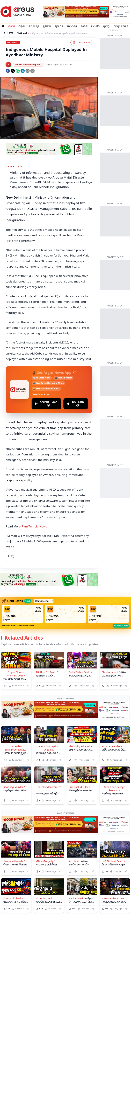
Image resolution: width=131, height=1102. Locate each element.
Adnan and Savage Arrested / (114, 788)
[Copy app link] (32, 71)
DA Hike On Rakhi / (47, 672)
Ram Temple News (34, 526)
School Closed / (45, 898)
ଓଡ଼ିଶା (21, 26)
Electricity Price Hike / (81, 746)
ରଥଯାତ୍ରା (34, 26)
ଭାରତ (11, 26)
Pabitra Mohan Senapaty (27, 64)
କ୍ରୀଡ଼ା (106, 26)
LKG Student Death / (113, 861)
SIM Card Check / (13, 898)
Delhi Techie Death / (80, 672)
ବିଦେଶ (84, 26)
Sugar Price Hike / (112, 746)
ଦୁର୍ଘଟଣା (47, 26)
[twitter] (13, 71)
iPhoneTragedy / (45, 861)
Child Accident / (111, 672)
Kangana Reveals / (14, 861)
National (22, 33)
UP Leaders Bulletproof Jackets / (16, 748)
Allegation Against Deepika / (48, 748)
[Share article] (27, 685)
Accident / (74, 861)
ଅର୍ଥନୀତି (95, 26)
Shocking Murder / (14, 787)
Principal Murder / (79, 787)
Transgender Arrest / (114, 898)
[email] (27, 71)
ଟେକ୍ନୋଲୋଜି (121, 26)
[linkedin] (22, 71)
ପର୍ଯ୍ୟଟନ (72, 26)
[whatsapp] (18, 71)
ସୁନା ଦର (59, 26)
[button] (22, 614)
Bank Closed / (76, 898)
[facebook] (8, 71)
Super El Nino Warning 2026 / (16, 674)
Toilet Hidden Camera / (49, 788)
